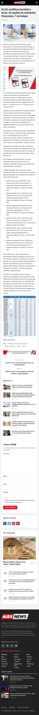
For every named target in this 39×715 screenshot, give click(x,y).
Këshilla (3, 666)
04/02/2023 (15, 389)
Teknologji (30, 664)
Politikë (16, 667)
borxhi (19, 346)
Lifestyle (16, 661)
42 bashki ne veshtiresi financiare (17, 343)
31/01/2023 (15, 418)
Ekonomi (4, 661)
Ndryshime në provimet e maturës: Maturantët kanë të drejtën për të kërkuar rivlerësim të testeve (22, 678)
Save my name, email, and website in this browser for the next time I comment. (20, 501)
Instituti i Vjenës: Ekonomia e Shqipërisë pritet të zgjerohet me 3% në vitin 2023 (23, 404)
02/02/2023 (15, 408)
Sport (28, 661)
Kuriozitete (17, 659)
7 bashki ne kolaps (9, 346)
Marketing (12, 707)
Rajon (28, 654)
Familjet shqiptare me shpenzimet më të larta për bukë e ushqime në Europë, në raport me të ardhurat (23, 423)
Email (5, 484)
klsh (24, 346)
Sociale (29, 659)
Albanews (4, 707)
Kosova (16, 654)
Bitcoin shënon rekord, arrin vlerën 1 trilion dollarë (14, 563)
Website (5, 492)
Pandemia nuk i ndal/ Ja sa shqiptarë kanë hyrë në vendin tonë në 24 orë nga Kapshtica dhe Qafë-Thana (22, 581)
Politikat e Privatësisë (23, 707)
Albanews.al (8, 710)
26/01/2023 (15, 435)
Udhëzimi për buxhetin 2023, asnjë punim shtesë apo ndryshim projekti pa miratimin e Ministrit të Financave (23, 394)
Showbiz (29, 657)
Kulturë (16, 657)
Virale (28, 666)
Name (5, 476)
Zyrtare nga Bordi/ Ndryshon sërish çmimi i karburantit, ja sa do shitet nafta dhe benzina (24, 413)
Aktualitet (4, 654)
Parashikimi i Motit (18, 664)
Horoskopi (4, 664)
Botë (2, 657)
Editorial (4, 659)
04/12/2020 (4, 19)
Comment (6, 453)
